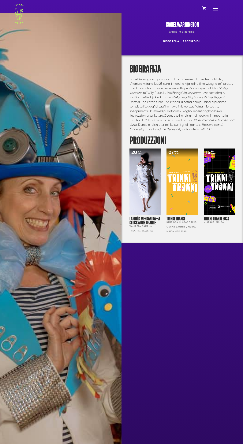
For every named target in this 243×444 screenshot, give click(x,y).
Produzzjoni (192, 41)
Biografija (171, 41)
